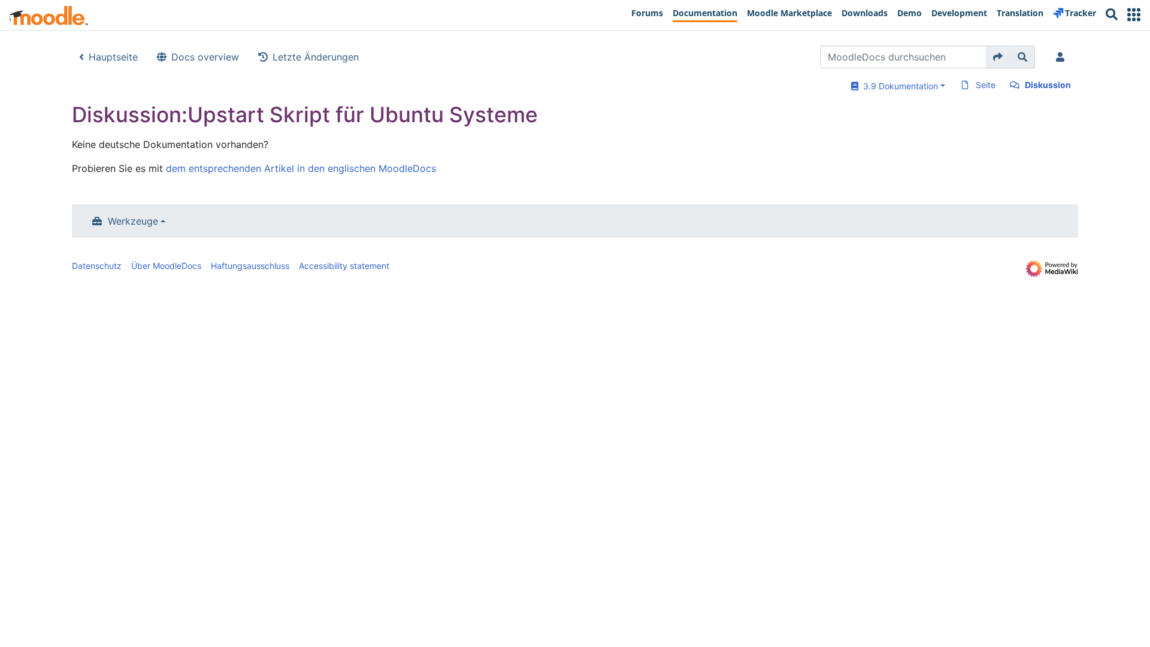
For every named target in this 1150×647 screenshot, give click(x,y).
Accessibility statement (344, 266)
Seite (985, 85)
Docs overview (205, 57)
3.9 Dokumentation (898, 86)
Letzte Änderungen (316, 57)
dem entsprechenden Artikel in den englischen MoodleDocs (301, 168)
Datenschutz (97, 266)
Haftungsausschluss (250, 266)
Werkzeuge (133, 221)
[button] (1133, 14)
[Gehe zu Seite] (998, 57)
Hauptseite (113, 57)
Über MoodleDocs (166, 266)
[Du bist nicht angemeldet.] (1062, 57)
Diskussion (1048, 85)
